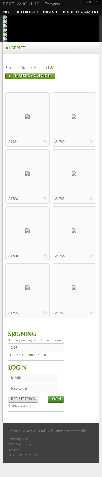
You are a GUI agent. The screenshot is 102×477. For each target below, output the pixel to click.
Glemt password (19, 405)
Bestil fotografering (82, 12)
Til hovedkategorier (22, 354)
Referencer (27, 12)
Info (7, 12)
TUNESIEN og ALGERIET (33, 75)
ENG (97, 2)
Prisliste (50, 12)
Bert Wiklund (31, 4)
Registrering (23, 399)
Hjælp (41, 354)
